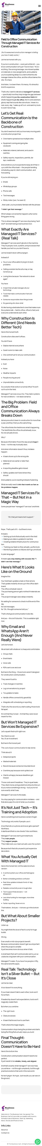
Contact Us (5, 1133)
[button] (38, 1142)
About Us (4, 1130)
